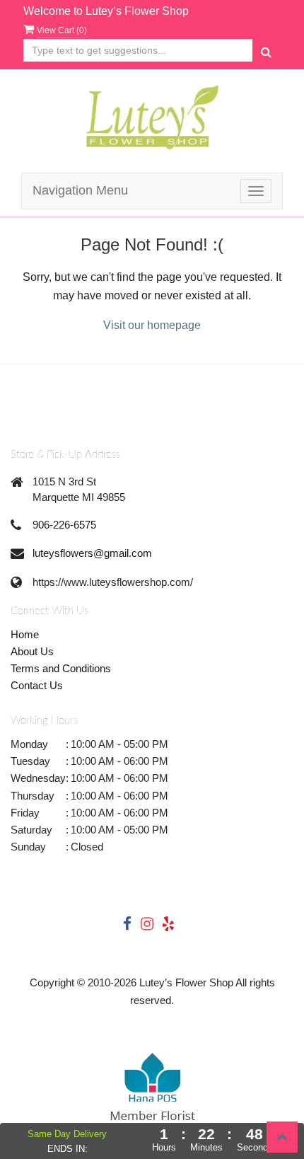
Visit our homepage (152, 325)
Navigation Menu (80, 190)
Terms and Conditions (61, 668)
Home (25, 634)
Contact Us (37, 685)
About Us (32, 651)
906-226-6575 (64, 525)
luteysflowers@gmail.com (92, 553)
